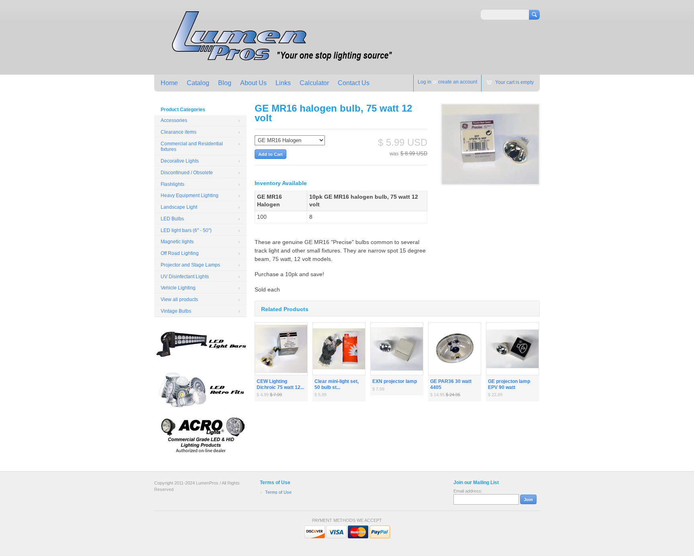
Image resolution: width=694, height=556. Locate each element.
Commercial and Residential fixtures (192, 147)
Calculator (314, 82)
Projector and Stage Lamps (190, 265)
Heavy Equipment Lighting (189, 195)
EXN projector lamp (394, 381)
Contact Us (353, 82)
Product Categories (183, 109)
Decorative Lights (180, 161)
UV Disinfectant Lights (185, 276)
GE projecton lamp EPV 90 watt (509, 384)
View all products (179, 299)
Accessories (174, 120)
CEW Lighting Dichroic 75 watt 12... (280, 384)
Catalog (198, 82)
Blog (224, 82)
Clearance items (178, 132)
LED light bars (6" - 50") (186, 230)
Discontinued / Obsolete (187, 172)
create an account (457, 82)
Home (169, 82)
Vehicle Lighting (178, 288)
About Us (253, 82)
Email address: (467, 491)
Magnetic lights (177, 241)
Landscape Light (179, 207)
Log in (424, 82)
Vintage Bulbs (176, 311)
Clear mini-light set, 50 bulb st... (336, 384)
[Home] (279, 63)
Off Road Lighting (180, 253)
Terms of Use (278, 492)
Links (283, 82)
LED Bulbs (172, 219)
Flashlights (172, 184)
